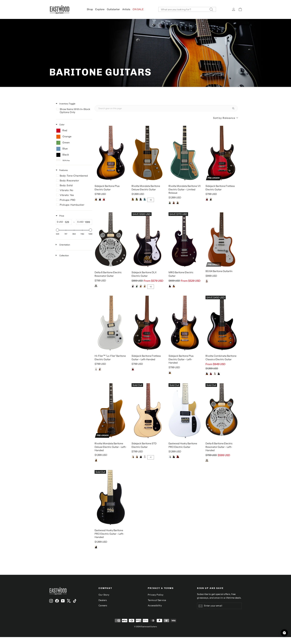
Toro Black (140, 199)
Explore (99, 9)
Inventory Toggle (67, 103)
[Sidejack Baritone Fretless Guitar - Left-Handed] (148, 323)
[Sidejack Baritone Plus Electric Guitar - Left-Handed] (185, 323)
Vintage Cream (133, 456)
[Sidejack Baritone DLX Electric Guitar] (148, 239)
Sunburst (140, 286)
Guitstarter (113, 9)
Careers (103, 605)
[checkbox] (73, 111)
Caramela (210, 373)
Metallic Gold (144, 286)
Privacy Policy (156, 594)
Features (63, 170)
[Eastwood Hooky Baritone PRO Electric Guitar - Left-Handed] (111, 497)
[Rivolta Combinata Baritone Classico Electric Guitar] (222, 323)
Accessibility (155, 605)
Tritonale (207, 373)
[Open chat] (284, 632)
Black (100, 199)
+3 (151, 200)
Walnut (170, 286)
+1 (150, 457)
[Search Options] (234, 108)
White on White (144, 456)
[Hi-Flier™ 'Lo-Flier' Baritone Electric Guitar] (111, 323)
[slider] (57, 230)
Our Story (104, 594)
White (96, 369)
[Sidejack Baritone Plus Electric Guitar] (111, 153)
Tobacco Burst (96, 199)
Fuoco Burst (173, 202)
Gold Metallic (133, 199)
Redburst (207, 199)
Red (103, 199)
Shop (90, 9)
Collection (64, 255)
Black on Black (140, 456)
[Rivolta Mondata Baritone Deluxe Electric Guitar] (148, 153)
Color (61, 124)
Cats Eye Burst (136, 199)
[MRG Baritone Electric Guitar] (185, 239)
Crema (214, 373)
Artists (126, 9)
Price (61, 215)
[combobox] (187, 9)
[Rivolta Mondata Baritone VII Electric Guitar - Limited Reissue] (185, 153)
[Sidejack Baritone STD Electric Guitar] (148, 410)
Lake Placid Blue (144, 199)
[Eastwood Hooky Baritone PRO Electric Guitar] (185, 410)
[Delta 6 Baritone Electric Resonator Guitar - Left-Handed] (222, 410)
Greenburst (136, 286)
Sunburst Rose (100, 369)
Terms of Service (157, 600)
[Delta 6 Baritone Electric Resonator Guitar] (111, 239)
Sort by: (224, 117)
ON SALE (138, 9)
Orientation (64, 244)
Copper (207, 281)
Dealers (103, 600)
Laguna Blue (170, 202)
